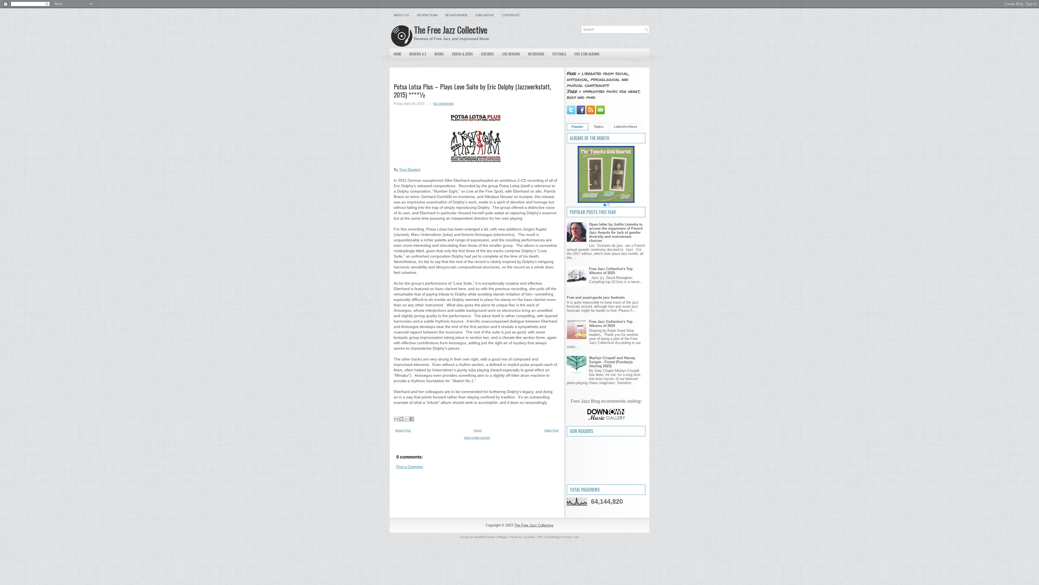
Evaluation (485, 15)
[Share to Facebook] (411, 419)
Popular (577, 127)
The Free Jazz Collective (450, 29)
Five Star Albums (587, 54)
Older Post (551, 430)
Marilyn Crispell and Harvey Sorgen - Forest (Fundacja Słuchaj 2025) (612, 362)
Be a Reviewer (456, 15)
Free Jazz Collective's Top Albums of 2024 (611, 324)
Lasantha (529, 537)
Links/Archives (625, 127)
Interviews (536, 54)
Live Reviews (511, 54)
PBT (540, 537)
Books (439, 54)
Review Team (427, 15)
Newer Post (403, 430)
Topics (599, 127)
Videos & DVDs (462, 54)
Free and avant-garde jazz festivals (596, 297)
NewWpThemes (484, 537)
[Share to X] (406, 419)
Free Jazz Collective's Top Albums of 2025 (611, 271)
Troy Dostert (409, 169)
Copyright (511, 15)
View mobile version (477, 437)
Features (487, 54)
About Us (401, 15)
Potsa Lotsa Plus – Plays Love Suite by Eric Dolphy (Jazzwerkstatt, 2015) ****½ (472, 90)
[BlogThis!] (401, 419)
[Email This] (396, 419)
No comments (443, 104)
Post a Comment (409, 467)
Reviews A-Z (417, 54)
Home (397, 54)
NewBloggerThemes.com (562, 537)
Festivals (559, 54)
